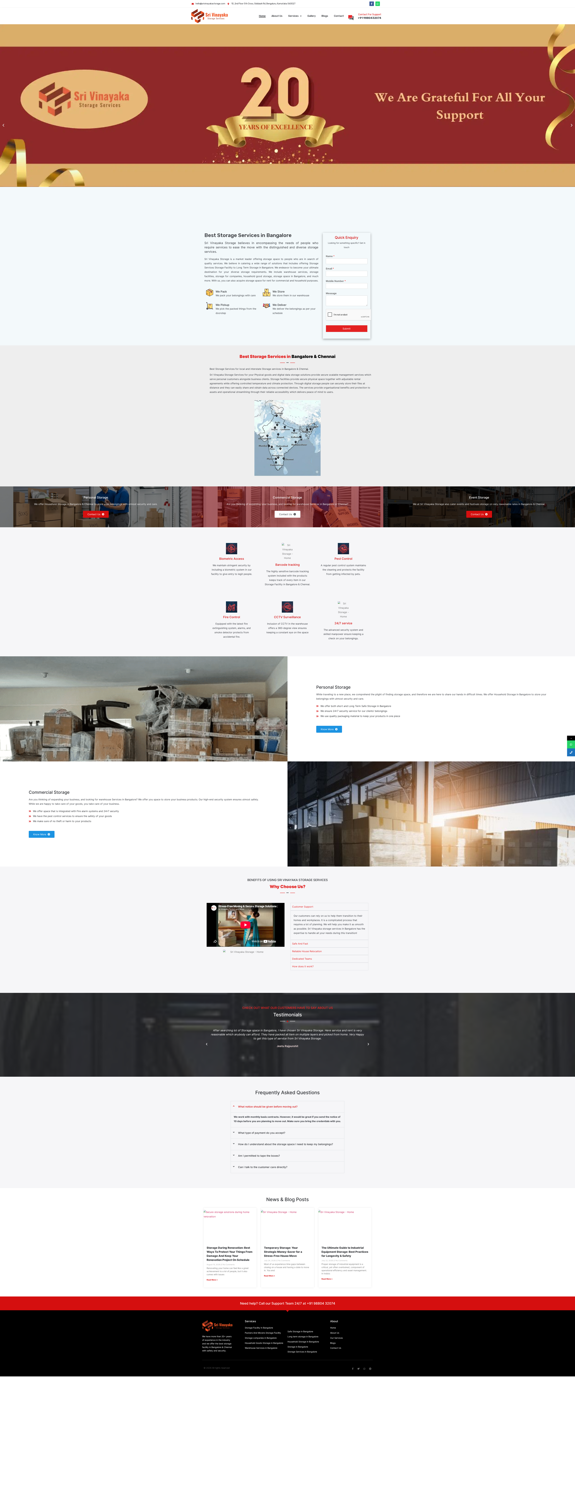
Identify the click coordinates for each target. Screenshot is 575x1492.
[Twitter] (358, 1369)
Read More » (212, 1280)
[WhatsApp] (571, 744)
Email (330, 268)
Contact (339, 16)
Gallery (311, 16)
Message (331, 293)
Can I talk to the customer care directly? (262, 1167)
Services (293, 16)
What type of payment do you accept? (261, 1132)
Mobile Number (336, 281)
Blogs (324, 16)
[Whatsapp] (377, 3)
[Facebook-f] (371, 3)
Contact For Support (369, 14)
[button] (3, 125)
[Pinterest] (370, 1369)
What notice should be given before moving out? (268, 1106)
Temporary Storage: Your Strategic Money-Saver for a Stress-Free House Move (283, 1251)
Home (262, 16)
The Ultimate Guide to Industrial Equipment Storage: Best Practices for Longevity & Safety (344, 1251)
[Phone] (571, 752)
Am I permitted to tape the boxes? (259, 1155)
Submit (347, 328)
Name (330, 256)
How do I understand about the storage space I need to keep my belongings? (285, 1144)
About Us (276, 16)
